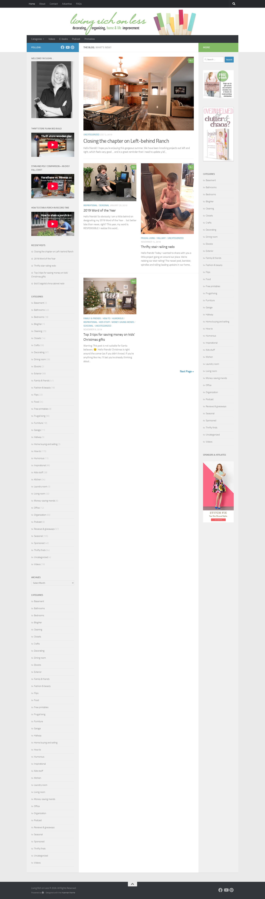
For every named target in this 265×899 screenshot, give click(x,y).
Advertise (67, 3)
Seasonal (104, 205)
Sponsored (39, 543)
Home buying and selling (46, 444)
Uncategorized (91, 134)
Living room (39, 493)
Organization (40, 514)
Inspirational (90, 205)
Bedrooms (39, 317)
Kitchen (37, 479)
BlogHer (38, 324)
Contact (54, 3)
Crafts (37, 345)
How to (106, 318)
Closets (37, 338)
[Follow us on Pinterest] (72, 47)
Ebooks (37, 366)
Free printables (41, 408)
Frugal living (148, 238)
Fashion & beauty (42, 387)
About (42, 3)
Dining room (40, 359)
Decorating (39, 352)
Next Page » (187, 371)
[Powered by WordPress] (43, 893)
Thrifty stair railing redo (158, 247)
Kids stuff (104, 322)
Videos (51, 38)
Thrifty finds (40, 550)
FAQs (79, 3)
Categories (36, 38)
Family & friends (92, 318)
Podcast (76, 38)
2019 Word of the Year (99, 210)
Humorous (117, 318)
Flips (36, 394)
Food (36, 401)
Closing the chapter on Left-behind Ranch (126, 141)
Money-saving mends (123, 322)
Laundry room (40, 486)
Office (37, 507)
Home (32, 3)
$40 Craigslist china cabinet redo (49, 283)
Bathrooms (39, 310)
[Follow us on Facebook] (62, 47)
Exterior (38, 373)
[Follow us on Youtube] (67, 47)
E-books (63, 38)
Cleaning (38, 331)
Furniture (38, 423)
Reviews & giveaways (44, 529)
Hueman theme (68, 892)
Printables (89, 38)
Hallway (161, 238)
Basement (39, 303)
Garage (37, 430)
